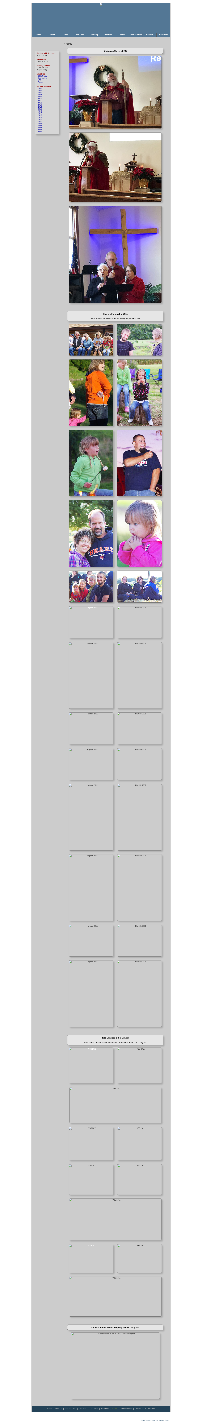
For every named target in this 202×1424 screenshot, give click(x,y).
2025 (40, 130)
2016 (40, 111)
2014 (40, 107)
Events (40, 82)
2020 (40, 119)
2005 (40, 88)
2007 (40, 92)
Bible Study (42, 76)
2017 (40, 113)
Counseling (42, 78)
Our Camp (94, 1409)
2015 (40, 109)
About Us (58, 1409)
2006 (40, 90)
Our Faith (83, 1409)
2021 (40, 121)
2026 (40, 132)
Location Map (70, 1409)
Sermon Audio (126, 1409)
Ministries (105, 1409)
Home (49, 1409)
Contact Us (139, 1409)
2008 (40, 95)
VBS (39, 80)
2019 (40, 117)
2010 (40, 99)
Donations (151, 1409)
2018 (40, 115)
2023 (40, 126)
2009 (40, 97)
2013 (40, 105)
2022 (40, 123)
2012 (40, 103)
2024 (40, 128)
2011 (40, 101)
